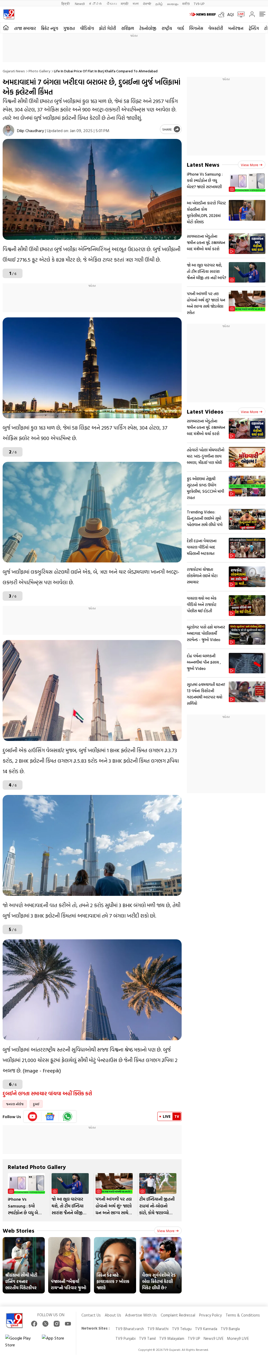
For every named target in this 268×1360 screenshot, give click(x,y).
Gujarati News (14, 71)
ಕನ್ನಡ (95, 3)
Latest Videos (205, 411)
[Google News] (50, 1116)
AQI (230, 14)
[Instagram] (57, 1324)
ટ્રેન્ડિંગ (254, 28)
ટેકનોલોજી (147, 28)
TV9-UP (199, 3)
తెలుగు (112, 3)
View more (166, 1230)
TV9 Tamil (147, 1338)
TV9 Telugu (182, 1329)
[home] (6, 28)
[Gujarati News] (9, 14)
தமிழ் (159, 3)
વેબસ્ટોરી (215, 28)
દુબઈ (36, 1104)
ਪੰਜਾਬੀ (147, 3)
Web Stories (18, 1230)
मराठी (125, 3)
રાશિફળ (127, 28)
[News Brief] (202, 14)
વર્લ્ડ (180, 28)
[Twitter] (45, 1324)
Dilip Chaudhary (30, 130)
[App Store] (57, 1341)
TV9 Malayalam (171, 1338)
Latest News (203, 164)
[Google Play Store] (21, 1341)
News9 (80, 3)
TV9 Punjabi (125, 1338)
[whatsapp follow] (67, 1116)
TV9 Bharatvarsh (129, 1329)
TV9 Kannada (206, 1329)
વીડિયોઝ (87, 28)
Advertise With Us (141, 1315)
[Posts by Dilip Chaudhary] (8, 130)
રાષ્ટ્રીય (166, 28)
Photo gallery (39, 71)
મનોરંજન (235, 28)
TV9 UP (194, 1338)
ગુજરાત (69, 28)
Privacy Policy (210, 1315)
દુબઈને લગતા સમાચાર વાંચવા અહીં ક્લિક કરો (48, 1093)
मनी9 (185, 3)
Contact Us (91, 1315)
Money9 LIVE (238, 1338)
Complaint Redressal (178, 1315)
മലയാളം (172, 3)
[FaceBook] (34, 1324)
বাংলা (136, 3)
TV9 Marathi (158, 1329)
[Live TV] (239, 14)
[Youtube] (32, 1116)
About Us (113, 1315)
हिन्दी (66, 3)
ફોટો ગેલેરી (107, 28)
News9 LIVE (214, 1338)
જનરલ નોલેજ (15, 1104)
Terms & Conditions (243, 1315)
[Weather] (222, 14)
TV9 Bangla (230, 1329)
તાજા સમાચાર (25, 28)
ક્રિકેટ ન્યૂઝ (49, 28)
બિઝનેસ (196, 28)
